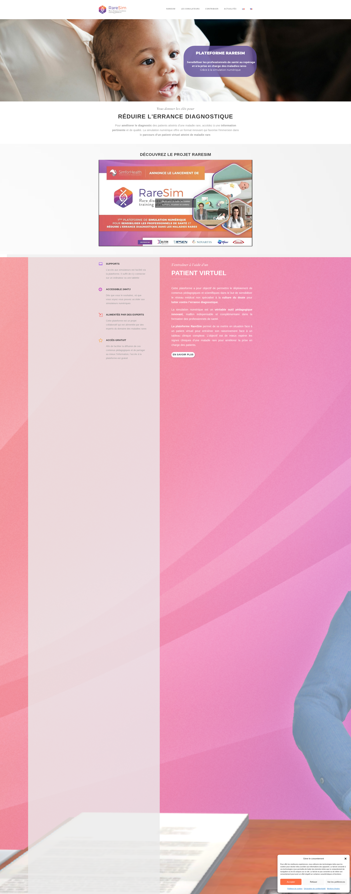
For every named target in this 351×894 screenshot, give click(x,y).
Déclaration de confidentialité (315, 889)
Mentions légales (333, 889)
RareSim (170, 8)
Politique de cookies (294, 889)
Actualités (230, 8)
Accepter (291, 882)
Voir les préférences (336, 882)
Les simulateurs (190, 8)
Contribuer (211, 8)
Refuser (313, 882)
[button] (345, 858)
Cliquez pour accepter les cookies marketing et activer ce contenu (175, 203)
